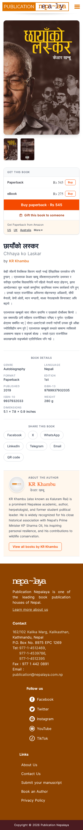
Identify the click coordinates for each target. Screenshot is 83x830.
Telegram (36, 446)
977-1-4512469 (32, 648)
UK (15, 230)
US (9, 230)
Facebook (14, 435)
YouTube (44, 728)
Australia (25, 230)
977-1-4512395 (32, 658)
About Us (29, 765)
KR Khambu (19, 261)
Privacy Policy (33, 800)
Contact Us (31, 773)
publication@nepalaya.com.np (38, 674)
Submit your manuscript (41, 782)
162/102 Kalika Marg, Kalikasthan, (41, 632)
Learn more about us (30, 609)
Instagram (45, 719)
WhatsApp (52, 435)
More (38, 230)
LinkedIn (13, 446)
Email (57, 446)
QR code (13, 457)
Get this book (18, 172)
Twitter (43, 709)
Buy (70, 182)
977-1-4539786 (32, 653)
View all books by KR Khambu (35, 546)
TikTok (42, 738)
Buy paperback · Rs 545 (41, 205)
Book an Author (34, 791)
